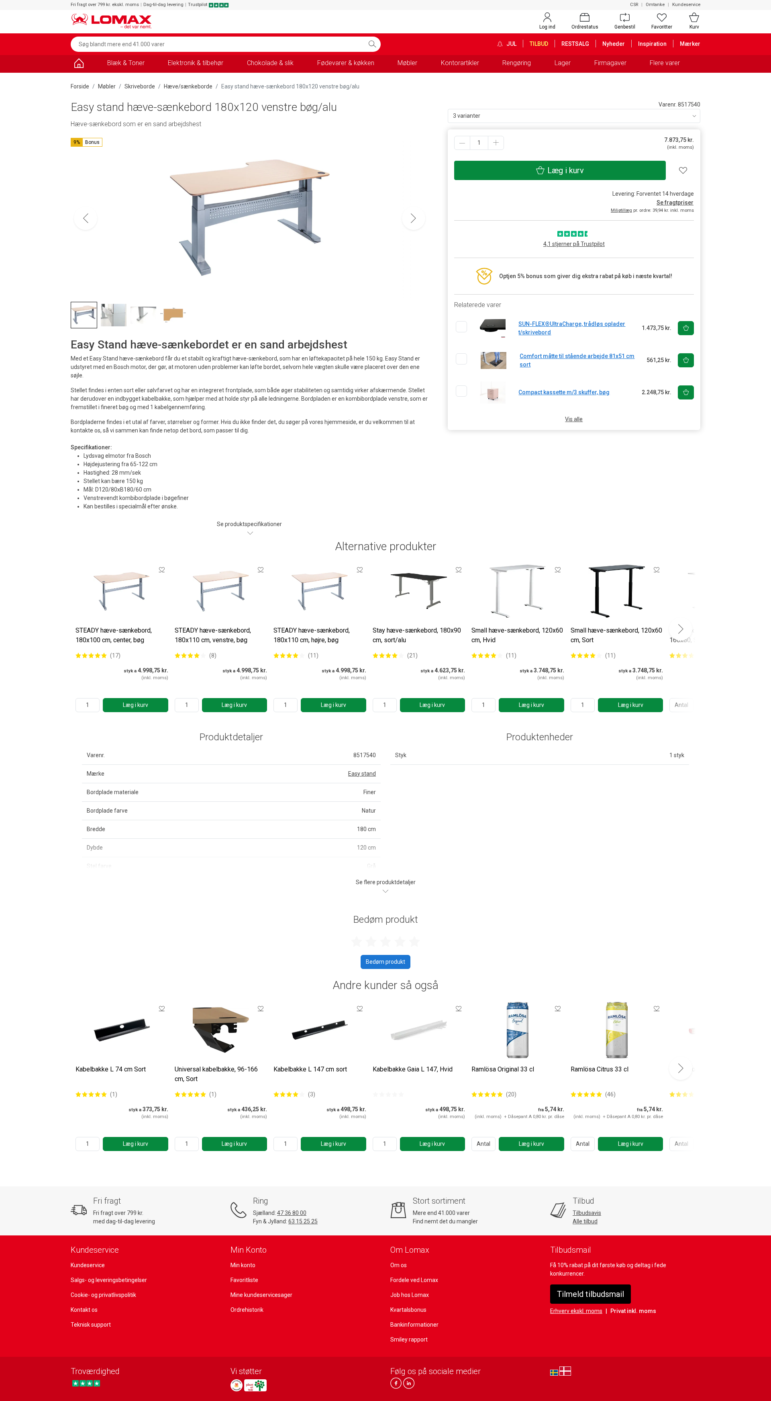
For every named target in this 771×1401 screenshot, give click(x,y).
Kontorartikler (460, 63)
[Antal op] (496, 143)
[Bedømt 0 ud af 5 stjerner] (388, 1094)
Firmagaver (610, 63)
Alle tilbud (585, 1221)
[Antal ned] (462, 143)
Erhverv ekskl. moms (576, 1311)
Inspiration (652, 44)
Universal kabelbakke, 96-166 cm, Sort (216, 1074)
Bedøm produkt (385, 962)
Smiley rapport (409, 1339)
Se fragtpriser (675, 202)
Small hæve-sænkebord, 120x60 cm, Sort (616, 635)
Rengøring (516, 63)
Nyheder (613, 44)
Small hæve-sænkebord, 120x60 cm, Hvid (517, 635)
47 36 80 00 (291, 1213)
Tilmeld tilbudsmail (590, 1294)
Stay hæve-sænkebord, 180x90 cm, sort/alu (417, 635)
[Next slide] (680, 629)
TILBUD (539, 44)
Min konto (242, 1265)
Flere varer (665, 63)
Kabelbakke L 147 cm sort (310, 1069)
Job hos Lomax (409, 1295)
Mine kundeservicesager (261, 1295)
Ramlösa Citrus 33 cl (599, 1069)
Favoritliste (244, 1280)
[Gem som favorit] (161, 569)
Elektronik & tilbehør (195, 63)
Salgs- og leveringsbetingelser (109, 1280)
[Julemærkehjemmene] (236, 1385)
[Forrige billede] (85, 218)
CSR (634, 4)
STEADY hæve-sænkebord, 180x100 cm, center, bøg (113, 635)
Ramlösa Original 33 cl (502, 1069)
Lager (563, 63)
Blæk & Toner (126, 63)
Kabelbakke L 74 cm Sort (110, 1069)
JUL (510, 44)
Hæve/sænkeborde (188, 86)
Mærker (690, 44)
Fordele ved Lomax (414, 1280)
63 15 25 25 (303, 1221)
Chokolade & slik (270, 63)
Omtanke (655, 4)
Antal (483, 1144)
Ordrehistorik (246, 1310)
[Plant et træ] (255, 1385)
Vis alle (574, 419)
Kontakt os (84, 1310)
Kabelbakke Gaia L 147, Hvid (413, 1069)
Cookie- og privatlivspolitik (103, 1295)
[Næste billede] (413, 218)
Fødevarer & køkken (345, 63)
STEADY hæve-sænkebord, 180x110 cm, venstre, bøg (213, 635)
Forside (80, 86)
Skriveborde (139, 86)
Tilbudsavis (587, 1213)
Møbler (407, 63)
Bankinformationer (414, 1324)
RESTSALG (575, 44)
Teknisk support (91, 1324)
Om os (398, 1265)
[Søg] (372, 44)
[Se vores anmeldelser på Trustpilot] (86, 1383)
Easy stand (362, 773)
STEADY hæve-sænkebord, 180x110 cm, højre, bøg (311, 635)
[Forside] (79, 64)
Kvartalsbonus (408, 1310)
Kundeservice (686, 4)
